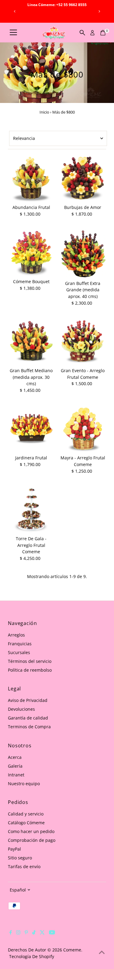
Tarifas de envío (24, 866)
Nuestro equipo (24, 783)
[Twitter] (42, 933)
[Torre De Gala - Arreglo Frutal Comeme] (31, 510)
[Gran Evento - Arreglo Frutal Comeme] (83, 342)
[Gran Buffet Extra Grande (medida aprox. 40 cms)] (83, 254)
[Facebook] (10, 933)
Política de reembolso (30, 670)
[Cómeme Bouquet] (31, 253)
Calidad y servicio (25, 814)
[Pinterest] (26, 933)
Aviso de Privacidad (27, 700)
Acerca (15, 757)
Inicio (44, 112)
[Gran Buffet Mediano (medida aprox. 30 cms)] (31, 342)
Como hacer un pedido (31, 831)
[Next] (99, 11)
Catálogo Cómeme (26, 822)
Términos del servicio (29, 661)
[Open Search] (82, 32)
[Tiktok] (34, 933)
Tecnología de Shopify (31, 956)
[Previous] (15, 11)
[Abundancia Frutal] (31, 178)
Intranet (16, 775)
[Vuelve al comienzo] (102, 952)
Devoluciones (21, 709)
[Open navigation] (13, 32)
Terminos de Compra (29, 726)
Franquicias (20, 644)
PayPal (14, 849)
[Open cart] (103, 32)
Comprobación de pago (31, 840)
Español (18, 890)
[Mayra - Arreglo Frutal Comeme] (83, 429)
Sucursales (19, 652)
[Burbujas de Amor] (83, 178)
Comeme (72, 950)
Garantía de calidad (28, 718)
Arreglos (16, 635)
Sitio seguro (20, 858)
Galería (15, 766)
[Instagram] (18, 933)
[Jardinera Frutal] (31, 429)
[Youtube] (52, 933)
